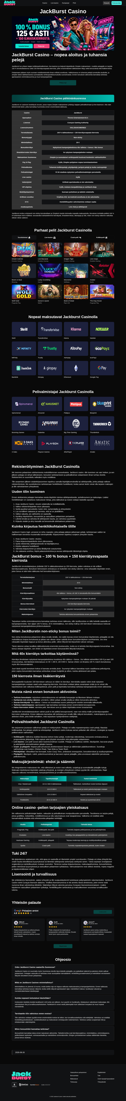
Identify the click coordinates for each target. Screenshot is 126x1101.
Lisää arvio (102, 912)
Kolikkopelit (100, 237)
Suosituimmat (22, 237)
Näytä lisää (63, 946)
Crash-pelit (74, 237)
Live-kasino (49, 237)
